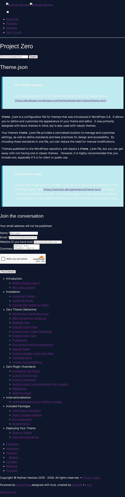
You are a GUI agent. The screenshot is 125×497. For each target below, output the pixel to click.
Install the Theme (23, 296)
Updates (11, 27)
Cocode (77, 484)
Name (5, 233)
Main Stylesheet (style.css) (29, 318)
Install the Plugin (22, 300)
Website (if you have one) (17, 241)
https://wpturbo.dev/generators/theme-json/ (72, 189)
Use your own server (25, 437)
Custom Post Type (24, 335)
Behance (11, 466)
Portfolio (11, 23)
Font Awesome (21, 419)
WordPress (23, 484)
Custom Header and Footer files (32, 353)
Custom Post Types (24, 375)
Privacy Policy (91, 477)
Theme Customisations (27, 362)
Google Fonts (20, 423)
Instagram (12, 448)
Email (4, 237)
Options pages (21, 393)
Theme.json (19, 340)
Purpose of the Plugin (26, 371)
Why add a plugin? (24, 287)
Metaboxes (19, 388)
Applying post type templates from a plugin (40, 384)
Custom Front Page (24, 327)
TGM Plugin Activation (26, 410)
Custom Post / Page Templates (32, 331)
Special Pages (21, 349)
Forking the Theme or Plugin (30, 305)
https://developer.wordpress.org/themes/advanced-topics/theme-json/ (60, 100)
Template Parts (22, 357)
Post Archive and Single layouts (32, 344)
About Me (12, 19)
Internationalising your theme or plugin (37, 401)
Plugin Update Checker (27, 415)
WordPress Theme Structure (30, 313)
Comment (7, 248)
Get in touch (14, 32)
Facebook (12, 444)
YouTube (11, 470)
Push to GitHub (22, 432)
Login (88, 484)
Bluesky (13, 457)
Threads (11, 453)
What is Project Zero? (26, 283)
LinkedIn (11, 461)
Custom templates (24, 379)
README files (21, 322)
